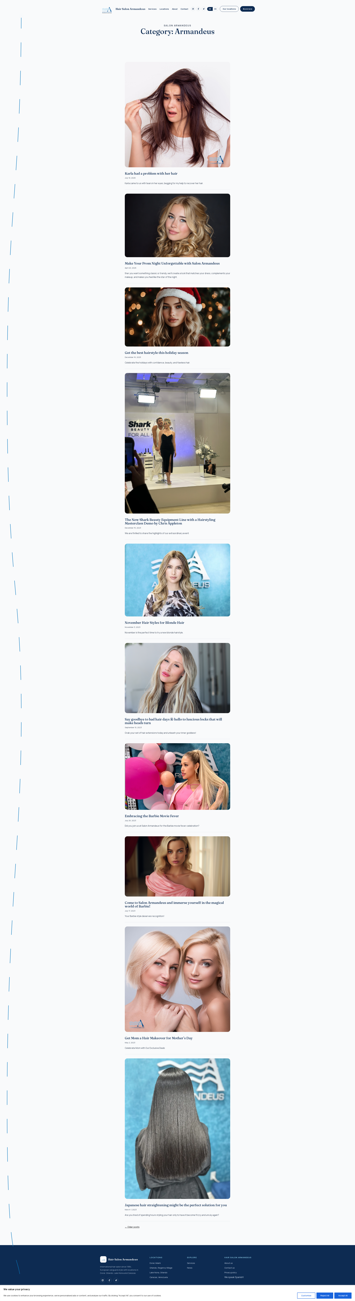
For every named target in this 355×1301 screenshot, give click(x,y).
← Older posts (132, 1226)
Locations (164, 9)
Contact (184, 9)
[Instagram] (193, 9)
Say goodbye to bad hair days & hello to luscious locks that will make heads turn (173, 721)
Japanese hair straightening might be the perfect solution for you (176, 1205)
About (175, 9)
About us (228, 1263)
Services (152, 9)
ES (215, 9)
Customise (306, 1295)
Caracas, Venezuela (159, 1277)
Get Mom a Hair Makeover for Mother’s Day (159, 1038)
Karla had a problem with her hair (151, 173)
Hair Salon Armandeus (130, 9)
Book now (247, 9)
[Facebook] (198, 9)
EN (210, 9)
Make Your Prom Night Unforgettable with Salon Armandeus (172, 263)
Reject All (324, 1295)
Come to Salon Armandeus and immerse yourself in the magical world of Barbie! (174, 904)
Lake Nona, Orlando (158, 1272)
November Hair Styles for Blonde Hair (154, 623)
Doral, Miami (155, 1263)
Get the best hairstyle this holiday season (156, 353)
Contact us (229, 1267)
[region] (177, 1293)
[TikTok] (203, 9)
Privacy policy (230, 1272)
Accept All (343, 1295)
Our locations (229, 9)
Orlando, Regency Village (161, 1267)
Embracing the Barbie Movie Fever (152, 816)
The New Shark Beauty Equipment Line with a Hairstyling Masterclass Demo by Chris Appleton (170, 521)
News (189, 1267)
